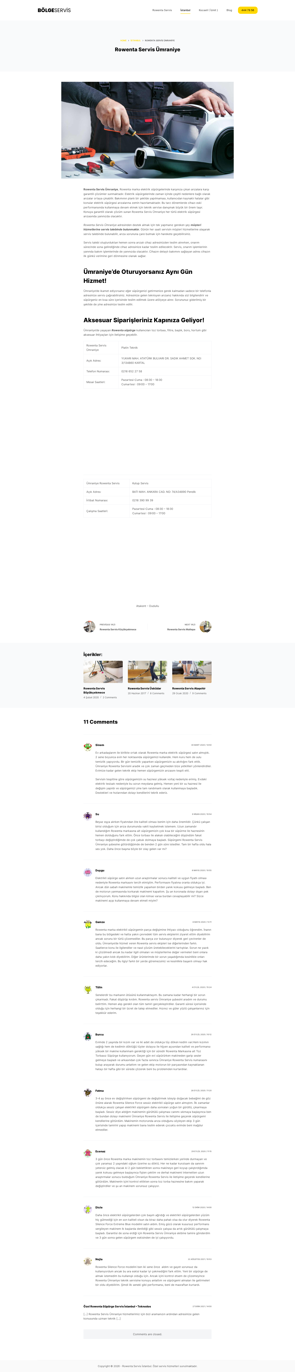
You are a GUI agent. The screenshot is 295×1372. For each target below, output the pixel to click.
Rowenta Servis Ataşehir (189, 688)
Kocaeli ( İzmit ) (208, 10)
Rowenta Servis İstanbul (136, 1366)
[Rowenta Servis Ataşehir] (192, 672)
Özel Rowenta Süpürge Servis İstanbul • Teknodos (117, 1306)
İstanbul (185, 10)
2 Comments (110, 697)
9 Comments (199, 693)
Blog (229, 10)
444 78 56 (247, 10)
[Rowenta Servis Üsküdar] (147, 672)
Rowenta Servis (162, 10)
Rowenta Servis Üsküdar (144, 688)
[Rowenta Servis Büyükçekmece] (103, 672)
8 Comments (157, 693)
